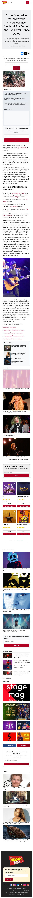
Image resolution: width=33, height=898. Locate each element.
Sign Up (16, 68)
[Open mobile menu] (31, 2)
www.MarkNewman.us (9, 327)
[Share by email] (28, 53)
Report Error (26, 890)
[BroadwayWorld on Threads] (24, 885)
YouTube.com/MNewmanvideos (12, 339)
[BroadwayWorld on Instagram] (14, 885)
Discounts (23, 745)
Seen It (9, 503)
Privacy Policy (20, 894)
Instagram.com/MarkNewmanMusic (13, 336)
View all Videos (7, 678)
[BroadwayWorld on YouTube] (28, 885)
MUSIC (10, 2)
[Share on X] (25, 53)
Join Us (24, 888)
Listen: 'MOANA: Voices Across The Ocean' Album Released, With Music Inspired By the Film (16, 840)
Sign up (16, 764)
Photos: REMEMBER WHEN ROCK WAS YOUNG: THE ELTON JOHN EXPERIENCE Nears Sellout (15, 104)
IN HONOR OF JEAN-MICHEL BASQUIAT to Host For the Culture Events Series (15, 94)
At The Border (22, 147)
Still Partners (13, 206)
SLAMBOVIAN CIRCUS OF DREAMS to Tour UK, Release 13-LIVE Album (15, 99)
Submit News (7, 890)
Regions (14, 890)
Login (24, 2)
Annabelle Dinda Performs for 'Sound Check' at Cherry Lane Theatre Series (21, 656)
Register (19, 2)
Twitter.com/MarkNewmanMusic (13, 333)
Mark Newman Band (18, 193)
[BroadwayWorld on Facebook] (11, 885)
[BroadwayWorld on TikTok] (21, 885)
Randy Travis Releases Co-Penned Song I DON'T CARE (15, 805)
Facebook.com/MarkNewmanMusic (13, 330)
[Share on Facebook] (22, 53)
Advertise (9, 888)
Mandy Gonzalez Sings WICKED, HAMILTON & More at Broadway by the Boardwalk (22, 673)
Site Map (19, 890)
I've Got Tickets (9, 506)
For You (9, 368)
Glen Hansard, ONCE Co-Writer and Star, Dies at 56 (16, 788)
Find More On (15, 541)
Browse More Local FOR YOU (18, 459)
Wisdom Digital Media (21, 892)
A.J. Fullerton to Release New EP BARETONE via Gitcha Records (15, 108)
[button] (27, 2)
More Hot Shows (9, 745)
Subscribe (16, 645)
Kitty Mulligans (15, 197)
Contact (19, 888)
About (14, 888)
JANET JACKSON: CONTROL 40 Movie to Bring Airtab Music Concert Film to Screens (16, 823)
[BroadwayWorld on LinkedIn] (17, 885)
